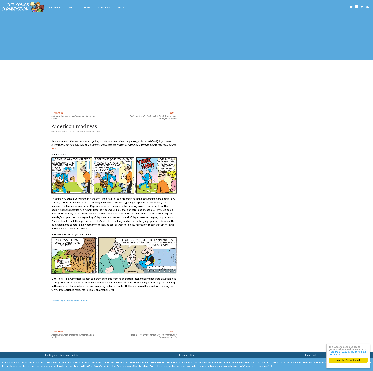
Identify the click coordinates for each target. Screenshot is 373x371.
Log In (120, 7)
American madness (74, 126)
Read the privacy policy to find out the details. (347, 353)
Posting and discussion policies (62, 355)
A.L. (271, 366)
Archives (54, 7)
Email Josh (310, 355)
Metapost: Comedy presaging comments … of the (73, 117)
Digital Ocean (286, 362)
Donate (85, 7)
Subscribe (103, 7)
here (53, 148)
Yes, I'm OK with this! (348, 360)
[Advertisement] (53, 36)
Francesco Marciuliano (46, 366)
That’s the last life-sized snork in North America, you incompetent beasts (153, 117)
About (71, 7)
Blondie (84, 301)
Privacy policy (186, 355)
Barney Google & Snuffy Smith (65, 301)
